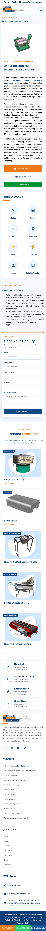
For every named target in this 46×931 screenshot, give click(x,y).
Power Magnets (9, 799)
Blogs (6, 860)
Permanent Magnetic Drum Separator (16, 818)
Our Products (13, 17)
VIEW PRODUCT (10, 484)
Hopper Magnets (9, 794)
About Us (7, 841)
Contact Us (8, 865)
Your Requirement (10, 392)
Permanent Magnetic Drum (13, 804)
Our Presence (8, 850)
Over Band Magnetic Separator (14, 780)
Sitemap (7, 846)
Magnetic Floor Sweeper (12, 813)
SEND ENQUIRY (23, 168)
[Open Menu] (41, 9)
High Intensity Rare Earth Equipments (16, 766)
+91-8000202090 (12, 2)
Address (6, 382)
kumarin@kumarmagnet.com (31, 2)
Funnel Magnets (9, 808)
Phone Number (9, 372)
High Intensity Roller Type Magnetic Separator (19, 771)
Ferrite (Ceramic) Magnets (13, 785)
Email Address (8, 362)
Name (6, 352)
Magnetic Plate (9, 790)
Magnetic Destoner (10, 775)
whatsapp (24, 184)
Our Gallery (8, 855)
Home (3, 17)
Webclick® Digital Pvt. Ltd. (15, 920)
